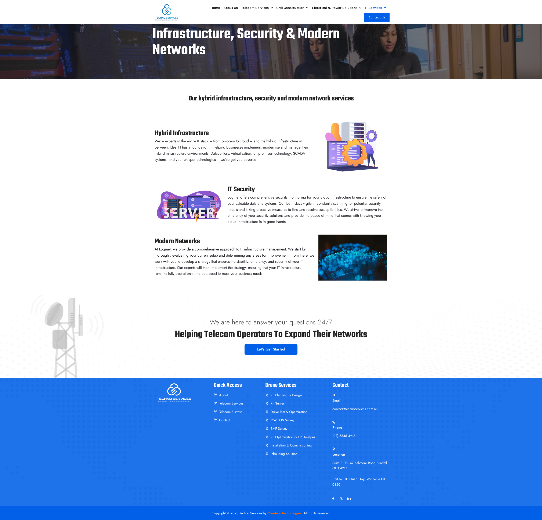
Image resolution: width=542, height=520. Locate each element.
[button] (257, 8)
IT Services (373, 8)
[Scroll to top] (532, 512)
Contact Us (376, 17)
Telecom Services (255, 8)
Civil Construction (290, 8)
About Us (231, 8)
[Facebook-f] (333, 498)
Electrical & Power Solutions (334, 8)
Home (215, 8)
